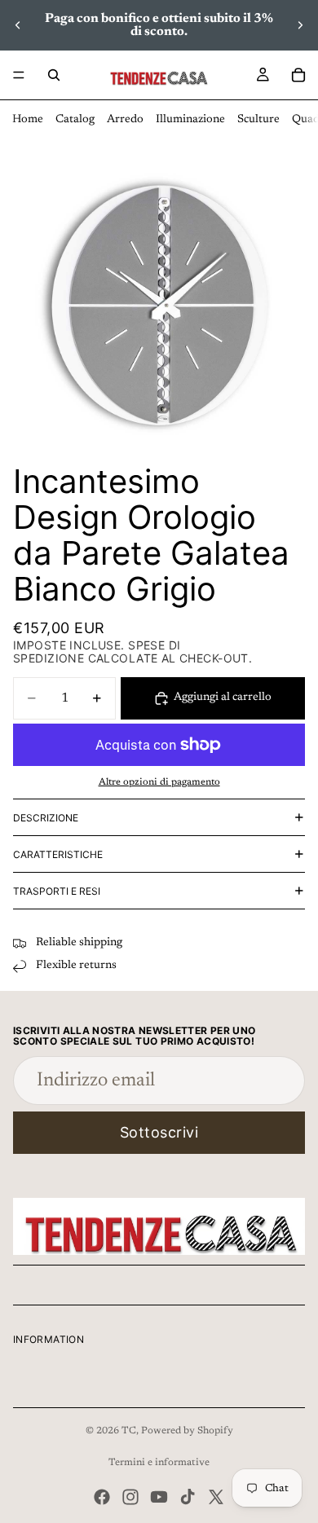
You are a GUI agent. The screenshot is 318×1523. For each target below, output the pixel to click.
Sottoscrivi (159, 1132)
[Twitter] (216, 1497)
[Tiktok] (187, 1497)
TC (128, 1431)
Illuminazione (190, 119)
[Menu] (19, 75)
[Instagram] (130, 1497)
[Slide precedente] (18, 25)
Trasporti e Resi (56, 891)
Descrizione (45, 818)
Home (27, 119)
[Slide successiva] (300, 25)
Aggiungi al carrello (223, 697)
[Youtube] (159, 1497)
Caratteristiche (58, 854)
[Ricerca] (54, 75)
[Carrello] (298, 75)
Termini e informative (159, 1463)
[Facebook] (102, 1497)
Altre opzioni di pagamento (159, 782)
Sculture (258, 119)
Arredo (125, 119)
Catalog (75, 119)
